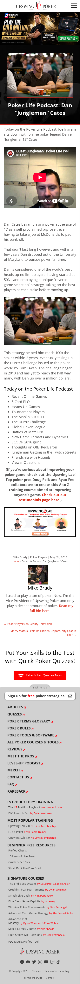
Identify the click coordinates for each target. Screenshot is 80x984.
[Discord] (28, 962)
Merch (13, 770)
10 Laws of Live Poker (22, 856)
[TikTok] (58, 962)
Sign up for (40, 696)
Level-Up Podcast (23, 763)
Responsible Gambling (57, 971)
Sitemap (36, 971)
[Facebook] (22, 962)
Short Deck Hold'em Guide (25, 868)
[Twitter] (34, 962)
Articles (15, 707)
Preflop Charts (17, 850)
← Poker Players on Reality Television (28, 624)
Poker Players (38, 557)
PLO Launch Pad (30, 813)
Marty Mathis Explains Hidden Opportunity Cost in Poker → (43, 633)
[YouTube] (46, 962)
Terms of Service (33, 977)
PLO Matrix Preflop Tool (23, 941)
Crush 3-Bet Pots (19, 862)
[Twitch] (52, 962)
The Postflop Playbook (35, 807)
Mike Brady (20, 557)
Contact (50, 977)
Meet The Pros (20, 756)
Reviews (14, 749)
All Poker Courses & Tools (33, 742)
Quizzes (14, 714)
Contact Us (18, 777)
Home (16, 561)
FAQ (10, 784)
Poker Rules (19, 728)
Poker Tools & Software (30, 735)
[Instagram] (40, 962)
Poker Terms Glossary (28, 721)
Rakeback (16, 791)
